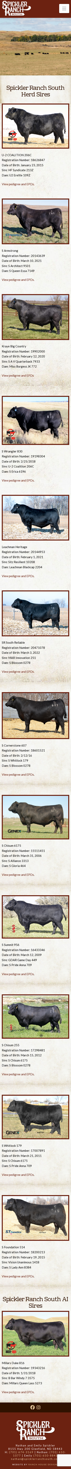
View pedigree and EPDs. (18, 184)
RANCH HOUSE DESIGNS (43, 1464)
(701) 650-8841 (45, 1455)
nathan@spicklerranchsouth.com (35, 1458)
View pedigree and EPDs (18, 375)
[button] (64, 8)
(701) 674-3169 (21, 1452)
